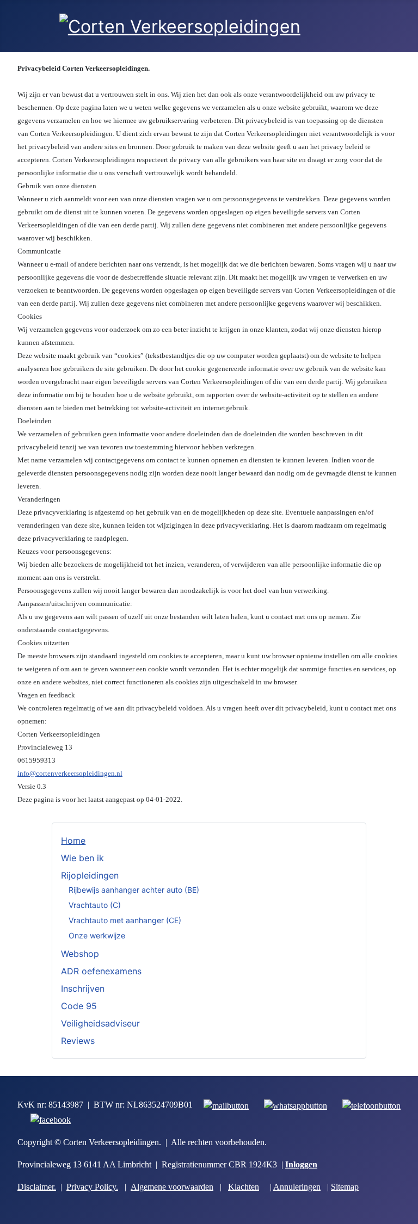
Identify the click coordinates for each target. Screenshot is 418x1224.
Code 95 (79, 1005)
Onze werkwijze (97, 935)
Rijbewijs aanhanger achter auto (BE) (134, 889)
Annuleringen (297, 1186)
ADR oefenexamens (101, 971)
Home (73, 840)
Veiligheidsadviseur (100, 1023)
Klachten (243, 1186)
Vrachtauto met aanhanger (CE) (125, 920)
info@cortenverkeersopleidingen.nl (69, 773)
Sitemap (345, 1186)
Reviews (78, 1040)
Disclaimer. (36, 1186)
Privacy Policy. (92, 1186)
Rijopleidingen (90, 875)
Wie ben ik (82, 857)
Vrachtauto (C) (95, 905)
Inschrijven (82, 988)
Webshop (80, 953)
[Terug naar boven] (404, 1210)
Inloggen (301, 1164)
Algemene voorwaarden (172, 1186)
